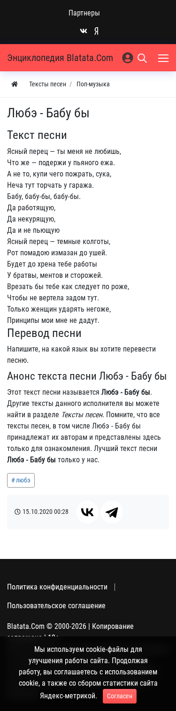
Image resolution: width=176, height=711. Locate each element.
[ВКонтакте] (87, 512)
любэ (23, 480)
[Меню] (164, 57)
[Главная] (14, 84)
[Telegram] (111, 512)
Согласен (119, 696)
